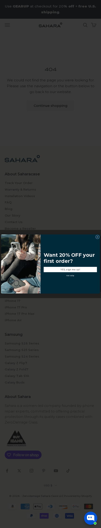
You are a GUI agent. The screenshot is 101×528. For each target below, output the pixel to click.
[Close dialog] (97, 237)
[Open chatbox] (90, 518)
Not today (70, 275)
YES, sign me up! (70, 269)
